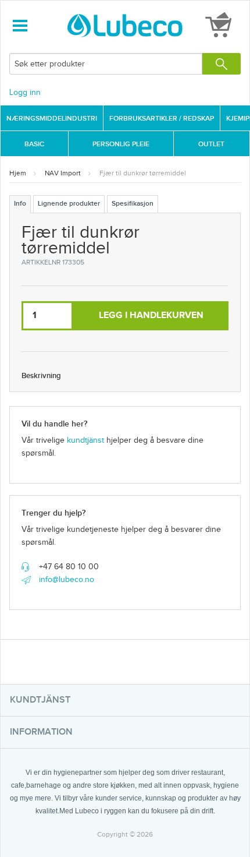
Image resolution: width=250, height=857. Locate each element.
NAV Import (63, 173)
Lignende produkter (69, 203)
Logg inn (25, 92)
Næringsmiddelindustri (51, 118)
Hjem (17, 173)
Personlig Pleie (120, 144)
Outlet (211, 144)
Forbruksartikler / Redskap (161, 118)
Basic (34, 144)
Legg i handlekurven (151, 315)
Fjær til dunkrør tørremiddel (142, 173)
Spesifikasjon (132, 203)
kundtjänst (85, 440)
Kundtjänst (40, 700)
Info (20, 203)
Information (41, 732)
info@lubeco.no (66, 579)
